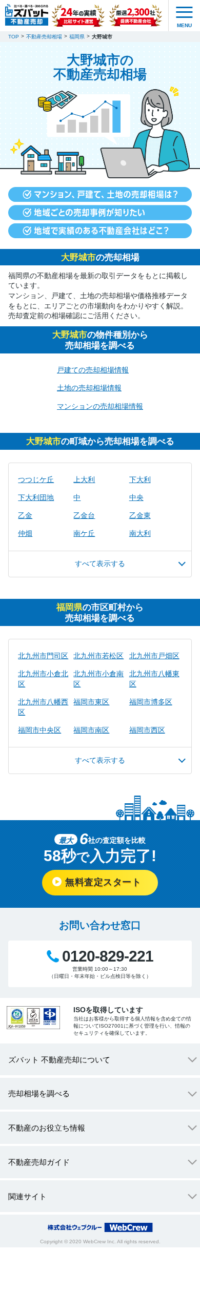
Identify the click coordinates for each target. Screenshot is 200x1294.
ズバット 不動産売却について (59, 1059)
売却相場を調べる (39, 1093)
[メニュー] (184, 15)
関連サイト (27, 1196)
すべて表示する (100, 563)
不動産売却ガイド (39, 1162)
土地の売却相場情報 (89, 388)
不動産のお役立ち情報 (46, 1127)
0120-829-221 (107, 957)
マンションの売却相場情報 (100, 406)
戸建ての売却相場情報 (93, 370)
